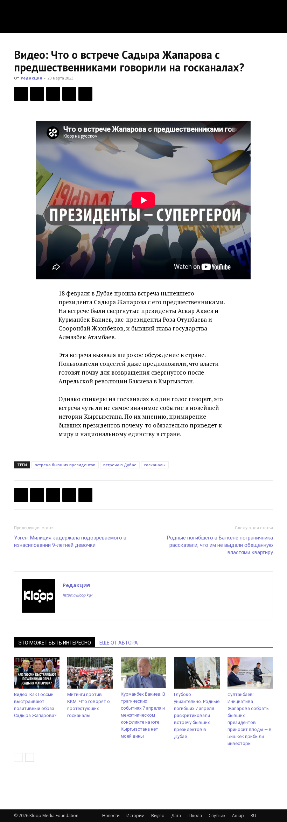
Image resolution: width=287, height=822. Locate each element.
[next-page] (29, 757)
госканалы (155, 464)
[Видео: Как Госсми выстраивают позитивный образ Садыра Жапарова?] (36, 673)
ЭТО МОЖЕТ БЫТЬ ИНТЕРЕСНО (54, 643)
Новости (111, 815)
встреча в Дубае (119, 464)
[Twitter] (37, 94)
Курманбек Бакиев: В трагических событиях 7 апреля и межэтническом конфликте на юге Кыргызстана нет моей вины (143, 715)
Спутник (217, 815)
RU (253, 815)
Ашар (238, 815)
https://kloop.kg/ (77, 595)
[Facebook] (21, 94)
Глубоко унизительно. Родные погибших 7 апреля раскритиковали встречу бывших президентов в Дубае (196, 715)
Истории (135, 815)
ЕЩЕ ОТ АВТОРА (118, 643)
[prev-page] (18, 757)
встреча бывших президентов (65, 464)
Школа (195, 815)
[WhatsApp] (85, 94)
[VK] (53, 94)
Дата (176, 815)
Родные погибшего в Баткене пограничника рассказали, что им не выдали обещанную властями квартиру (220, 545)
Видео (157, 815)
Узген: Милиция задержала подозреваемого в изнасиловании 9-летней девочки (70, 541)
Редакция (31, 78)
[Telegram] (69, 94)
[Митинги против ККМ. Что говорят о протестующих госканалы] (90, 673)
